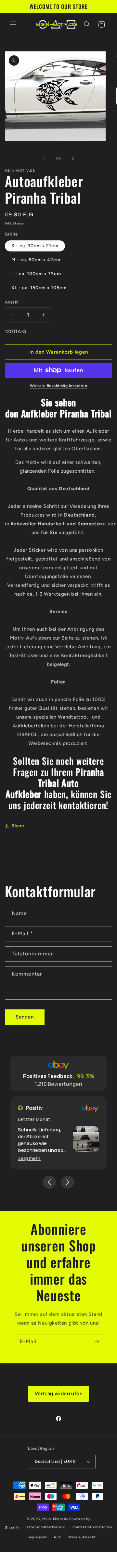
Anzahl (11, 302)
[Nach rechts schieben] (73, 158)
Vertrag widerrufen (58, 1393)
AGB (58, 1537)
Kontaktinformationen (92, 1527)
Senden (25, 1017)
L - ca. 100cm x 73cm (36, 274)
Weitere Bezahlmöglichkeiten (58, 386)
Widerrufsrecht (82, 1537)
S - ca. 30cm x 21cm (34, 246)
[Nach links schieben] (44, 158)
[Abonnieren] (96, 1341)
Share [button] (17, 826)
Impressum (37, 1537)
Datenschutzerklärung (46, 1527)
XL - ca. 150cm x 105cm (39, 287)
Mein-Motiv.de (55, 1519)
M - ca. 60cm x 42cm (35, 260)
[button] (13, 24)
